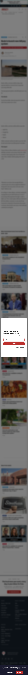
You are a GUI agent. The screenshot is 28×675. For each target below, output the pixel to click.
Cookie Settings (10, 672)
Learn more (23, 668)
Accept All (19, 672)
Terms (18, 347)
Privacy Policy (22, 347)
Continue (14, 343)
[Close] (23, 321)
